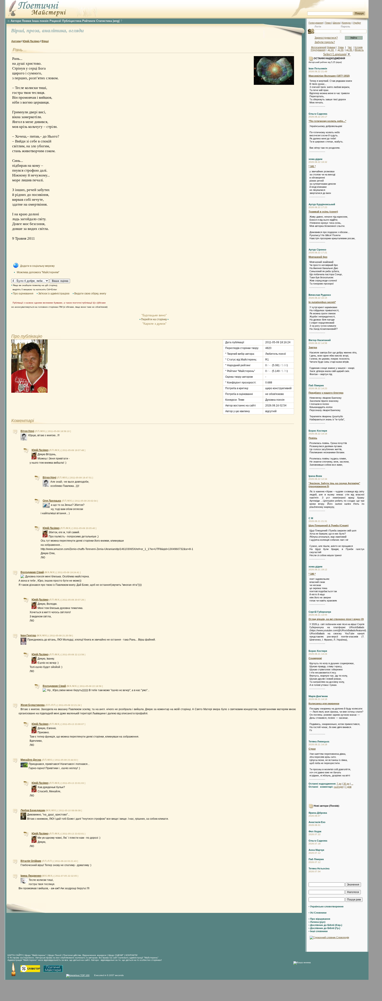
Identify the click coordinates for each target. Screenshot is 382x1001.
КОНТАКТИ (131, 955)
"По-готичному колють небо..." (327, 121)
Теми (328, 22)
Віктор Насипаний (320, 340)
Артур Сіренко (317, 249)
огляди (76, 30)
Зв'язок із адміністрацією (53, 293)
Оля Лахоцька (52, 500)
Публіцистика (71, 21)
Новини (331, 47)
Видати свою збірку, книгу (90, 293)
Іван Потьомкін (318, 68)
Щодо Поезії (55, 955)
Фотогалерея (318, 47)
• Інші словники (318, 931)
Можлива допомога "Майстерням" (38, 272)
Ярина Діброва (318, 812)
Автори (16, 21)
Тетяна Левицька (319, 741)
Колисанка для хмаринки (324, 703)
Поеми (26, 21)
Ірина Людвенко (31, 875)
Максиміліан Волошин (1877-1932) (329, 75)
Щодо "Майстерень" (36, 955)
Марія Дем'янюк (318, 696)
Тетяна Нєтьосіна (319, 868)
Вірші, (19, 30)
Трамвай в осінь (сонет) (323, 211)
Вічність (359, 50)
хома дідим (315, 159)
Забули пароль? (325, 42)
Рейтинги (88, 21)
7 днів (348, 786)
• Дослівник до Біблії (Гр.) (324, 928)
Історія (359, 47)
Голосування (316, 22)
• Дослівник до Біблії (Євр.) (325, 925)
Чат (350, 47)
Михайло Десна (31, 759)
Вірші (45, 41)
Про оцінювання (23, 293)
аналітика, (55, 30)
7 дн (339, 783)
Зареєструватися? (326, 37)
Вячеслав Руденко (320, 295)
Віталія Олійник (31, 861)
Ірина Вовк (315, 476)
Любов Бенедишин (33, 810)
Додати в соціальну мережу (37, 265)
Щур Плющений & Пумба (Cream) (329, 525)
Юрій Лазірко (31, 41)
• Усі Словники (318, 912)
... (352, 783)
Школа (336, 22)
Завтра (313, 347)
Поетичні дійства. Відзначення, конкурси (84, 955)
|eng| (116, 21)
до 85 (349, 50)
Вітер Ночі (27, 431)
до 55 (341, 50)
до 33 (331, 50)
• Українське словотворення (326, 906)
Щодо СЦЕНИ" (116, 955)
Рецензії (55, 21)
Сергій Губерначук (320, 611)
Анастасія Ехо (317, 822)
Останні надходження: (322, 783)
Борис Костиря (318, 430)
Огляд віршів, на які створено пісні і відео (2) (336, 619)
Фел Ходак (315, 831)
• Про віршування (319, 919)
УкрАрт (357, 22)
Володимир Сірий (32, 572)
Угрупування (318, 50)
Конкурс (346, 22)
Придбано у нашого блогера (326, 392)
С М (311, 518)
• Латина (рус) (317, 922)
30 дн (346, 783)
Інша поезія (40, 21)
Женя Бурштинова (33, 705)
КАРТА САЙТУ (15, 955)
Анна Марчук (316, 850)
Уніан (341, 47)
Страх (312, 748)
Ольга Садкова (318, 113)
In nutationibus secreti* (322, 302)
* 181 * (312, 166)
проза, (34, 30)
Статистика (104, 21)
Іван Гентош (28, 635)
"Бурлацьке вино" (154, 315)
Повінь (313, 438)
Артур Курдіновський (322, 204)
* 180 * (312, 574)
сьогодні (338, 786)
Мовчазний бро (318, 257)
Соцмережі (315, 658)
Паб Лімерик (316, 385)
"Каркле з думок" (153, 323)
